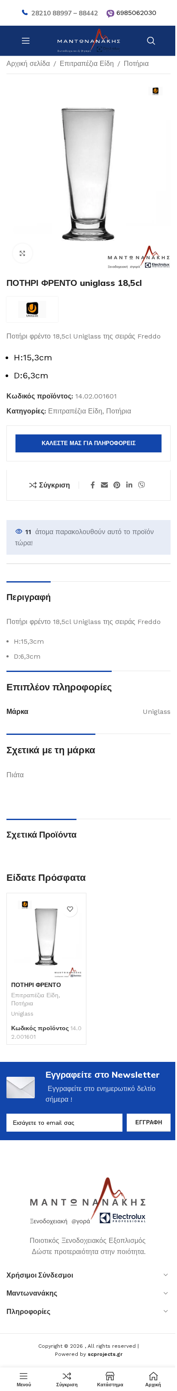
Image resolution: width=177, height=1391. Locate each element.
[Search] (151, 40)
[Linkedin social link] (129, 485)
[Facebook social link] (93, 485)
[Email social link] (104, 485)
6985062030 (136, 13)
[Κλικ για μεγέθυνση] (22, 253)
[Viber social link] (141, 485)
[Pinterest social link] (117, 485)
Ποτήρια (136, 63)
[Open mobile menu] (25, 40)
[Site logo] (88, 40)
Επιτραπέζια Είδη (87, 63)
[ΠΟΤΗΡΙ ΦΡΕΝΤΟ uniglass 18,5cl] (46, 938)
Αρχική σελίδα (28, 63)
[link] (110, 14)
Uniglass (22, 1013)
